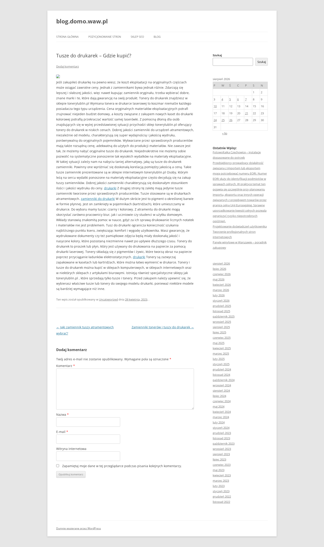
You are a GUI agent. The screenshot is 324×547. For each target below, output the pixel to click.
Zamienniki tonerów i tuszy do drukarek (163, 327)
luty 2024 (219, 422)
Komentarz (65, 366)
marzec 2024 (221, 417)
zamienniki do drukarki (98, 199)
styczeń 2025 (221, 364)
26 (230, 120)
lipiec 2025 (219, 332)
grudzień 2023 (222, 433)
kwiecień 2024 (222, 412)
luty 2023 (219, 486)
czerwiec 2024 (222, 401)
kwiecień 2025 (222, 348)
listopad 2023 (221, 438)
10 (215, 106)
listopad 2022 (221, 502)
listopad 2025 (221, 311)
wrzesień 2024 (222, 385)
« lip (224, 133)
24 (215, 120)
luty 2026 (219, 295)
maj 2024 (218, 406)
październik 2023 (224, 443)
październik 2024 (224, 380)
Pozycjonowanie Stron (104, 37)
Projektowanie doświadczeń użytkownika (240, 226)
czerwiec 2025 (222, 338)
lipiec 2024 (219, 396)
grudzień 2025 (222, 306)
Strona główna (67, 37)
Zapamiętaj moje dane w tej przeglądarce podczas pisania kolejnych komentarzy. (122, 466)
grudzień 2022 (222, 496)
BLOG (157, 37)
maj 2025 (218, 343)
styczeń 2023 (221, 491)
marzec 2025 (221, 353)
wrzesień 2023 (222, 449)
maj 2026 (218, 279)
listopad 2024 (221, 375)
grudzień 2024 (222, 369)
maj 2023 (218, 470)
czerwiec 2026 (222, 274)
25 (223, 120)
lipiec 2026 (219, 269)
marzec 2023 (221, 481)
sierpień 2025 (221, 327)
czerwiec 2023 (222, 465)
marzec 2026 (221, 290)
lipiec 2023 (219, 459)
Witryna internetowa (71, 449)
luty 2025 (219, 359)
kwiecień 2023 (222, 475)
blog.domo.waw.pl (82, 21)
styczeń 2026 (221, 301)
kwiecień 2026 (222, 285)
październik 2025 (224, 316)
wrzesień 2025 (222, 322)
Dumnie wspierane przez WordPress (78, 528)
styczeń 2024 (221, 428)
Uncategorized (108, 299)
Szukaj (217, 55)
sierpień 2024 (221, 391)
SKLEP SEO (137, 37)
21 (246, 113)
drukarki (110, 188)
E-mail (62, 432)
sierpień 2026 (221, 263)
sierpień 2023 (221, 454)
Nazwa (62, 414)
